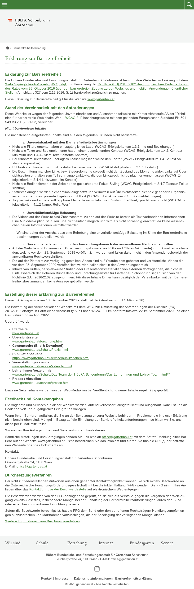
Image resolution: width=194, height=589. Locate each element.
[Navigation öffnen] (4, 4)
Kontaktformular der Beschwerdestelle (57, 489)
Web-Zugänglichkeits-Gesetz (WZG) (33, 84)
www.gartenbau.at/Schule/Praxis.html (40, 349)
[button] (189, 4)
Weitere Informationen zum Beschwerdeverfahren (42, 521)
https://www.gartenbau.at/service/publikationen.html (50, 358)
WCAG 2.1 (73, 118)
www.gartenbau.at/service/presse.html (40, 383)
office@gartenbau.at (117, 437)
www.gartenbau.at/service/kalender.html (42, 366)
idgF (64, 84)
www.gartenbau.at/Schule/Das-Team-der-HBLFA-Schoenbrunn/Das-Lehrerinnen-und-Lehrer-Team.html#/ (91, 374)
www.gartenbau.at (101, 99)
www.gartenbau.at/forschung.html (37, 341)
